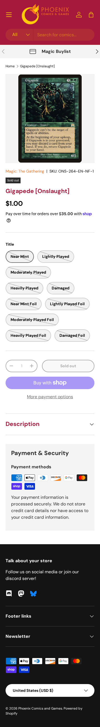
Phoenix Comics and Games (40, 708)
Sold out (68, 365)
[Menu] (9, 15)
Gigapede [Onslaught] (37, 66)
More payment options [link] (50, 397)
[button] (91, 15)
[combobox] (50, 35)
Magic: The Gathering (25, 171)
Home (10, 66)
